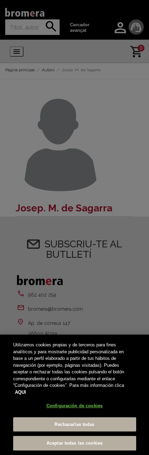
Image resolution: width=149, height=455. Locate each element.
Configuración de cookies (74, 405)
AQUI (20, 392)
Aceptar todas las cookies (74, 443)
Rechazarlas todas (74, 424)
